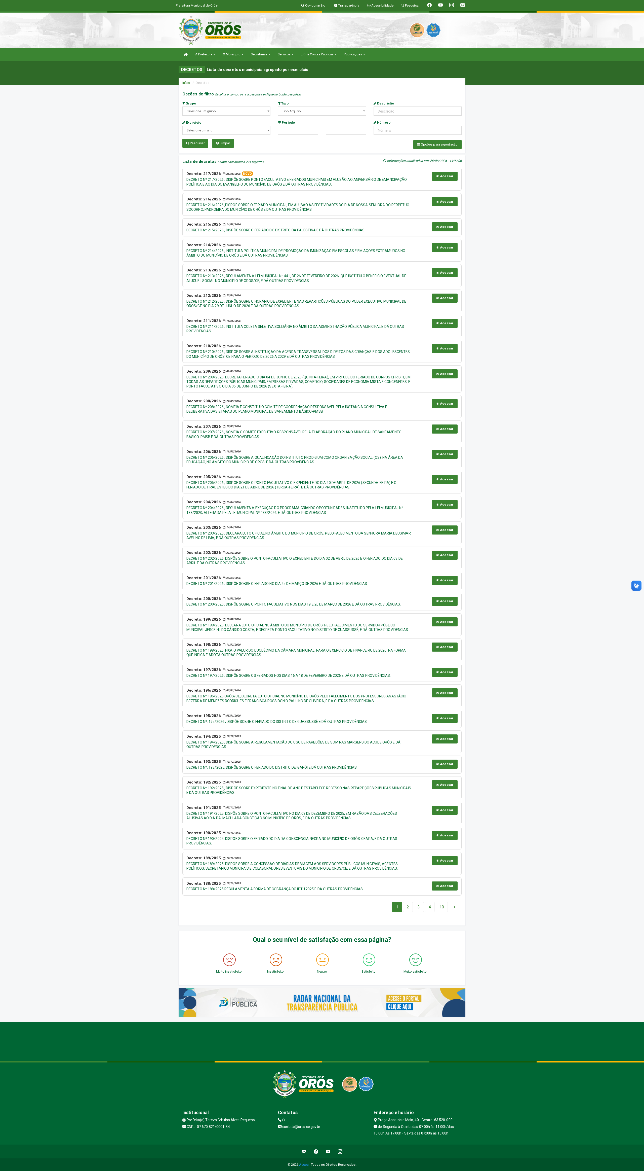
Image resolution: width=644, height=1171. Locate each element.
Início (186, 83)
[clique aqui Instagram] (340, 1151)
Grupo (190, 103)
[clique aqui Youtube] (328, 1151)
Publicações (353, 54)
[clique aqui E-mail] (304, 1151)
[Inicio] (185, 54)
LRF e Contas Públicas (317, 54)
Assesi (304, 1164)
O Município (232, 54)
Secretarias (259, 54)
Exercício (193, 122)
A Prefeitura (204, 54)
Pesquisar (197, 143)
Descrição (385, 103)
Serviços (284, 54)
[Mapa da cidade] (322, 1040)
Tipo (284, 103)
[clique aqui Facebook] (316, 1151)
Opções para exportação (439, 144)
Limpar (224, 143)
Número (383, 122)
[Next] (454, 907)
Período (288, 122)
